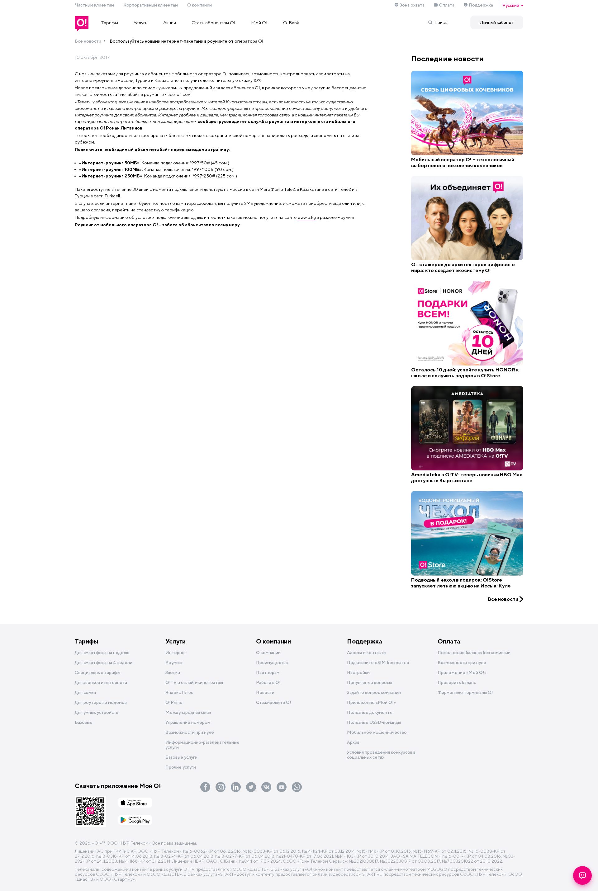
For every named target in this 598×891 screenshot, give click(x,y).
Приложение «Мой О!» (462, 672)
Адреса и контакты (366, 652)
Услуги (141, 22)
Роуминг (174, 662)
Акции (169, 22)
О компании (199, 4)
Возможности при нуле (189, 732)
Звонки (172, 672)
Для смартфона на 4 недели (103, 662)
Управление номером (187, 722)
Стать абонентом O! (213, 22)
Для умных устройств (96, 712)
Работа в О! (268, 682)
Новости (265, 692)
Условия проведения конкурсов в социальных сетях (381, 755)
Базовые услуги (181, 757)
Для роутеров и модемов (101, 702)
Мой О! (259, 22)
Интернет (176, 652)
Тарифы (109, 22)
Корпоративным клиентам (150, 4)
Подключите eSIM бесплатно (378, 662)
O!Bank (291, 22)
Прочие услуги (180, 767)
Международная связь (188, 712)
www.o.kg (306, 217)
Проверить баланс (457, 682)
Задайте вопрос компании (374, 692)
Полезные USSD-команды (374, 722)
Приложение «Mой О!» (371, 702)
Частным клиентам (94, 4)
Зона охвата (412, 4)
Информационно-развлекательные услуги (202, 745)
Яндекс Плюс (179, 692)
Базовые (84, 722)
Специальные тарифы (97, 672)
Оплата (446, 4)
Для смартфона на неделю (102, 652)
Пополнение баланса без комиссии (474, 652)
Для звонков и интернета (101, 682)
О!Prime (174, 702)
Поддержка (481, 4)
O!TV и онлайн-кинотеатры (194, 682)
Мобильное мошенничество (377, 732)
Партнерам (267, 672)
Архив (353, 742)
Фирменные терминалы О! (465, 692)
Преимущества (272, 662)
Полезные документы (369, 712)
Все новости (88, 41)
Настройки (358, 672)
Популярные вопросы (369, 682)
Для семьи (85, 692)
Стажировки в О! (273, 702)
